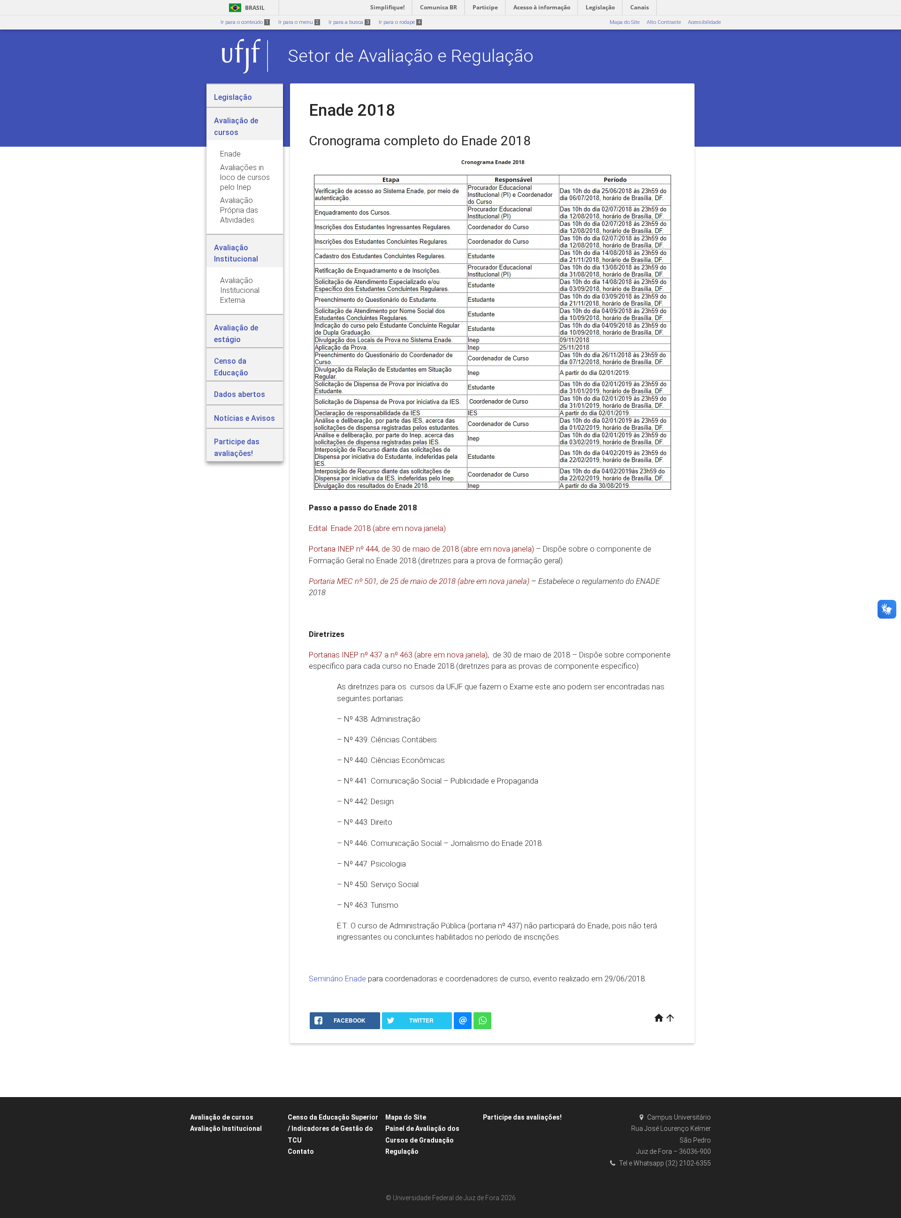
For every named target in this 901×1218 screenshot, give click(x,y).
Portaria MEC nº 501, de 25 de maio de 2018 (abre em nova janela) (419, 581)
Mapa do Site (625, 22)
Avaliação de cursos (221, 1117)
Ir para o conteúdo (244, 22)
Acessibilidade (704, 22)
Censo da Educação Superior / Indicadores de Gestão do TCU (333, 1128)
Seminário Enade (337, 978)
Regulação (402, 1151)
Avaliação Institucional (226, 1128)
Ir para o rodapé (399, 22)
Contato (301, 1151)
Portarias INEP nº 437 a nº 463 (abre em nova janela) (398, 654)
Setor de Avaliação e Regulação (411, 55)
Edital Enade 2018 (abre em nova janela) (377, 528)
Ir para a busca (348, 22)
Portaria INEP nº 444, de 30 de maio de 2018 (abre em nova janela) (421, 548)
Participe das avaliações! (522, 1117)
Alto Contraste (664, 22)
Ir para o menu (298, 22)
